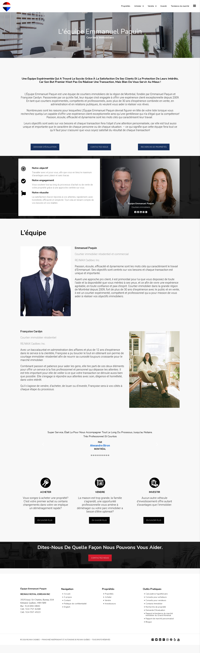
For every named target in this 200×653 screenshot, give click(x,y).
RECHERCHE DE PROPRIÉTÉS (154, 147)
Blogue (149, 630)
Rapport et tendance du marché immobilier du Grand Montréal (159, 622)
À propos (68, 605)
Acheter (137, 6)
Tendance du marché (180, 6)
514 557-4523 (33, 620)
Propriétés (125, 6)
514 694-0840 (32, 614)
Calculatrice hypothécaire (157, 602)
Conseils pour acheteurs (156, 605)
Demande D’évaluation (155, 618)
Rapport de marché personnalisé (160, 626)
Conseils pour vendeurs (156, 608)
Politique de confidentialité (75, 612)
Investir (164, 6)
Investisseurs (110, 612)
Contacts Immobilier (154, 612)
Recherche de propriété (156, 615)
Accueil (67, 602)
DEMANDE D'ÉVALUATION (44, 147)
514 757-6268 (33, 617)
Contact (67, 608)
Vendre (151, 6)
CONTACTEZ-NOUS (99, 147)
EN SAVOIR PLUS (44, 528)
